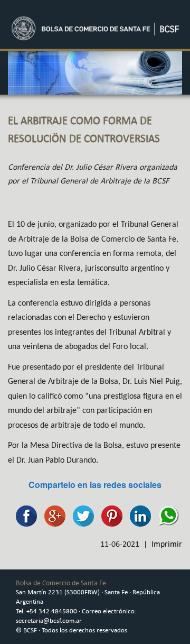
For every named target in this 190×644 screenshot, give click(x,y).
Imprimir (166, 544)
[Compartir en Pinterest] (109, 515)
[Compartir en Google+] (52, 515)
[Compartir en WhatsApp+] (166, 515)
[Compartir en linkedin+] (138, 515)
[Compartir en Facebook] (24, 515)
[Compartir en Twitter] (81, 515)
